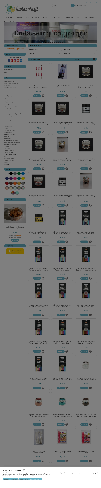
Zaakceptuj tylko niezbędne (11, 479)
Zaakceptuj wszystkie (35, 479)
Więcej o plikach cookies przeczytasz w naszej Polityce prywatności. (18, 475)
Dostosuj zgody (24, 479)
